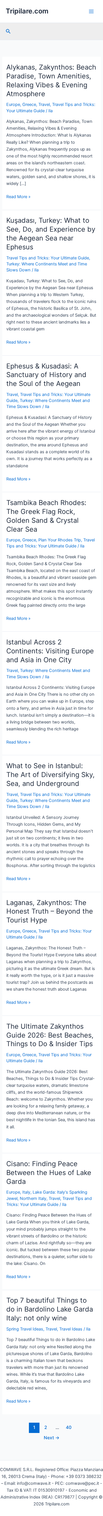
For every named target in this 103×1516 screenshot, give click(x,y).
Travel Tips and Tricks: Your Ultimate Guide (47, 258)
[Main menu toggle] (91, 11)
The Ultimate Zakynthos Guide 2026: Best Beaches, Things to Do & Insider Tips (50, 1035)
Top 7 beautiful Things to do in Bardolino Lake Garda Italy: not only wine (49, 1309)
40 (69, 1427)
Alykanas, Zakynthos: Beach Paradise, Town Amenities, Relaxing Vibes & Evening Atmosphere (51, 80)
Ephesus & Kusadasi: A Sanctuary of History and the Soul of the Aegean (46, 375)
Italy (26, 1192)
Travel (44, 104)
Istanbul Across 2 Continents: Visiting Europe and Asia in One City (50, 651)
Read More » (18, 197)
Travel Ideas (70, 1329)
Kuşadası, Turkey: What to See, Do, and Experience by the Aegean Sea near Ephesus (50, 233)
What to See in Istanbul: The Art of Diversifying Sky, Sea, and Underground (50, 775)
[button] (8, 31)
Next (52, 1437)
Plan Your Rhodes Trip (59, 540)
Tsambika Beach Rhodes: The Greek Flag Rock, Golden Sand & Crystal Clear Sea (46, 515)
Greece (29, 104)
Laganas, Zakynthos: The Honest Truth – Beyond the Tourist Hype (49, 911)
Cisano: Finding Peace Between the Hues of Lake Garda (48, 1173)
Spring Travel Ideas (24, 1329)
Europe (13, 104)
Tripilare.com (27, 11)
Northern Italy (33, 1198)
